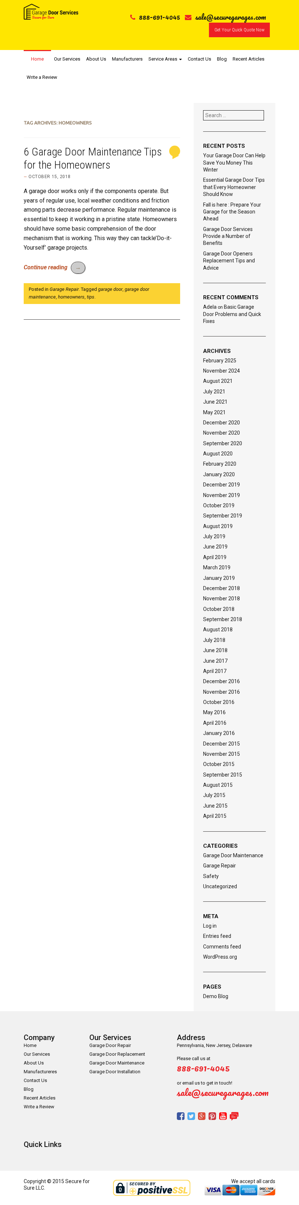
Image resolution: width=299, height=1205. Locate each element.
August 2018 (218, 629)
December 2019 (221, 485)
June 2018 (215, 650)
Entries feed (217, 936)
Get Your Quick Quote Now (239, 29)
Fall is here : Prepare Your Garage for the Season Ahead (232, 212)
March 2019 (216, 567)
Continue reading (52, 267)
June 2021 (215, 402)
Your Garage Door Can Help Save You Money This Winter (234, 163)
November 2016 (221, 692)
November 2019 (221, 495)
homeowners (71, 297)
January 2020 (219, 474)
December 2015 (221, 744)
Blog (222, 59)
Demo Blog (215, 996)
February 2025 (219, 360)
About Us (96, 59)
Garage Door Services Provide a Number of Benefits (228, 236)
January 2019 (219, 578)
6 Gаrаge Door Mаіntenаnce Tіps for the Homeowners (93, 158)
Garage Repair (64, 289)
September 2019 (222, 516)
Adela (210, 307)
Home (37, 59)
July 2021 (214, 391)
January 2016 (219, 733)
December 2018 (221, 588)
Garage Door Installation (114, 1071)
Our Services (67, 59)
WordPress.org (220, 957)
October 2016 (218, 702)
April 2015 (214, 816)
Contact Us (199, 59)
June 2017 (215, 661)
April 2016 (214, 723)
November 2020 (221, 433)
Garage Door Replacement (117, 1054)
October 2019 (218, 505)
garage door (110, 289)
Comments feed (222, 947)
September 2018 (222, 619)
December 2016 (221, 681)
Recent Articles (248, 59)
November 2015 (221, 754)
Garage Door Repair (110, 1045)
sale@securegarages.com (230, 17)
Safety (211, 876)
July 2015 (214, 795)
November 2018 (221, 598)
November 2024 (221, 371)
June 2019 (215, 547)
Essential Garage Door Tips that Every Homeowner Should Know (234, 187)
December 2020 (221, 423)
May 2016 (214, 712)
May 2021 (214, 412)
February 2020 (219, 464)
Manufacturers (127, 59)
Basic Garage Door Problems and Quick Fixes (232, 314)
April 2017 (214, 671)
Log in (210, 926)
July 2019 (214, 536)
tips (90, 297)
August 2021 (218, 381)
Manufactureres (40, 1071)
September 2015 (222, 775)
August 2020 (218, 454)
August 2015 (218, 785)
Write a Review (42, 77)
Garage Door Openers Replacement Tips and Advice (229, 261)
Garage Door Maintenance (233, 855)
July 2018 (214, 640)
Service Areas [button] (163, 59)
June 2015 (215, 806)
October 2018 (218, 609)
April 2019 (214, 557)
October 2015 (218, 764)
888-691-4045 (159, 17)
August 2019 (218, 526)
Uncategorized (220, 886)
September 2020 (222, 443)
